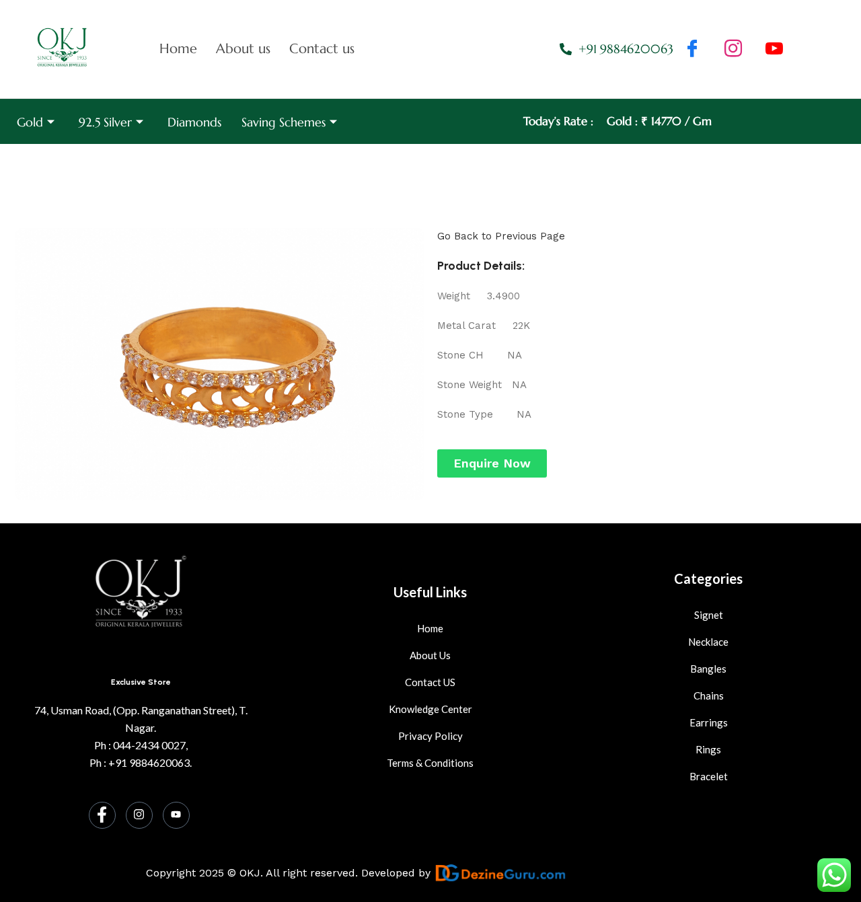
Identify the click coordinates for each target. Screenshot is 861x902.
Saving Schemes (283, 122)
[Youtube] (176, 815)
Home (178, 48)
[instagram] (733, 49)
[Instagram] (139, 815)
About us (243, 48)
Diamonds (194, 122)
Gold (30, 122)
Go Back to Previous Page (501, 236)
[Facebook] (692, 49)
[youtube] (774, 49)
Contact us (321, 48)
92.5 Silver (105, 122)
